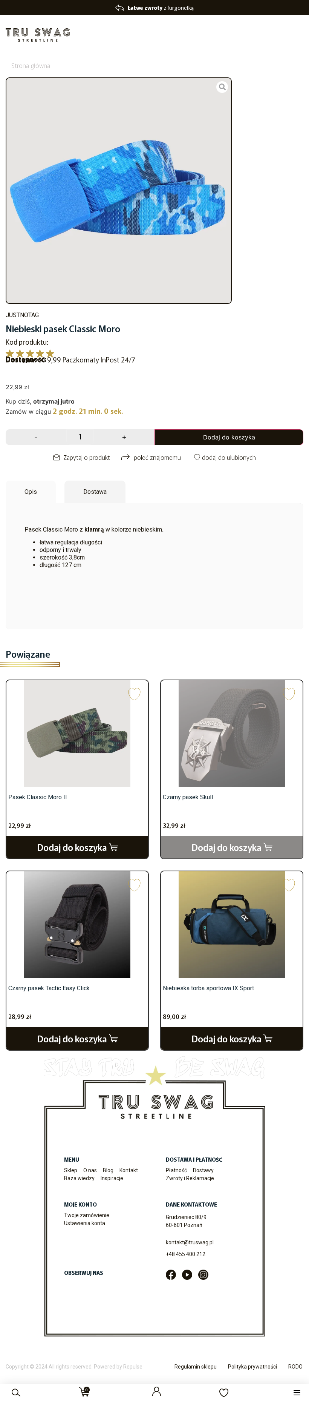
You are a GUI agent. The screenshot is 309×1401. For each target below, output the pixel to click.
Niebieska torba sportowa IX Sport (208, 988)
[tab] (31, 492)
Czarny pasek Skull (188, 797)
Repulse (132, 1367)
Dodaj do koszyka (229, 437)
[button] (296, 1392)
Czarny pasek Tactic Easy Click (49, 988)
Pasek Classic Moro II (37, 797)
